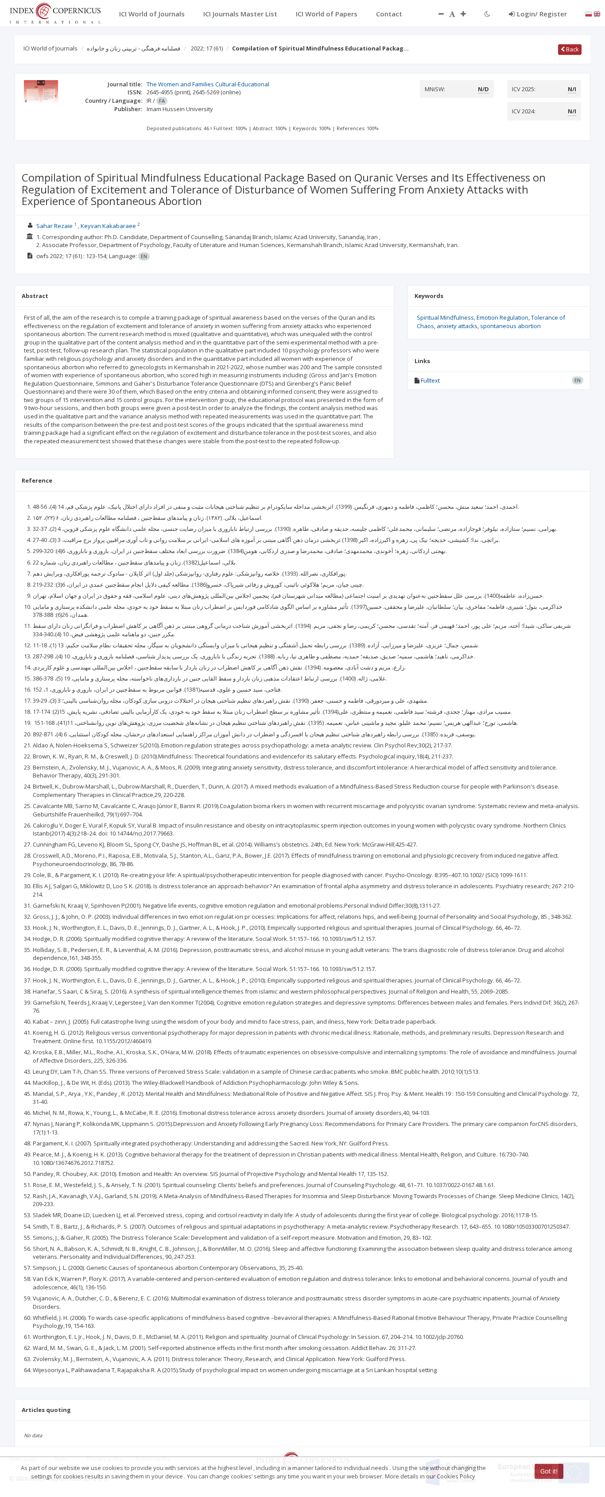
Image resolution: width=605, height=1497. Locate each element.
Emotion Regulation (502, 317)
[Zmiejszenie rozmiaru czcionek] (436, 13)
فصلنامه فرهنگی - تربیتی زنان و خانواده (133, 48)
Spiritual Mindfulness (445, 317)
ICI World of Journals (50, 48)
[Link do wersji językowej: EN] (597, 13)
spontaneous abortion (510, 326)
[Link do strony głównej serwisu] (55, 12)
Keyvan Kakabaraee (108, 226)
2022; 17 (207, 48)
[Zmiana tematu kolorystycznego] (487, 13)
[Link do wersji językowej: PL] (588, 13)
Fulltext (430, 380)
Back (572, 49)
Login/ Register (542, 13)
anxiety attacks (457, 326)
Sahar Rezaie (54, 226)
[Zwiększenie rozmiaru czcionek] (467, 13)
